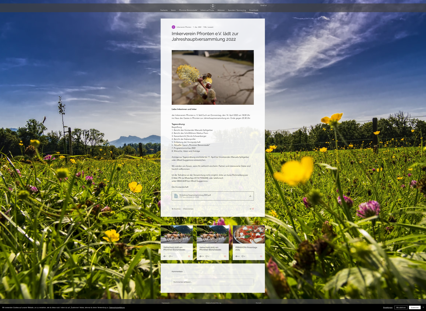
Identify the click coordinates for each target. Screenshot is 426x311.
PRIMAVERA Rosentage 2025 (246, 248)
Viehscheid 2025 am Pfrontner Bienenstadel (210, 248)
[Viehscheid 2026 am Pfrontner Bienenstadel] (177, 234)
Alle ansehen (260, 221)
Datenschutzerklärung (117, 307)
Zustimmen (415, 307)
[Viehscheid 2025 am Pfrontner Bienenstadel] (213, 234)
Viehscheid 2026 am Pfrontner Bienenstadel (174, 248)
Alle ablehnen (401, 307)
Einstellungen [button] (388, 307)
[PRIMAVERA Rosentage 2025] (249, 234)
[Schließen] (423, 307)
